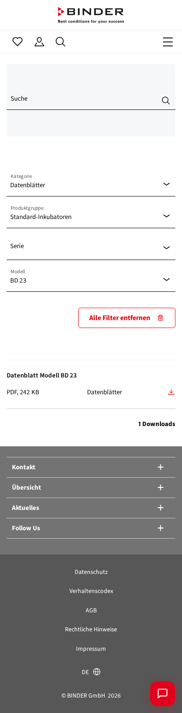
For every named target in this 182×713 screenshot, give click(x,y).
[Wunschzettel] (17, 42)
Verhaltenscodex (91, 591)
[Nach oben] (20, 693)
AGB (91, 610)
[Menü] (167, 42)
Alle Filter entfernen (119, 317)
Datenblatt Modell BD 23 (42, 375)
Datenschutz (91, 572)
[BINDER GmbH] (91, 15)
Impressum (91, 649)
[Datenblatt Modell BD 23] (171, 392)
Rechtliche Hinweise (91, 629)
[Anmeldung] (39, 42)
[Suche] (61, 42)
